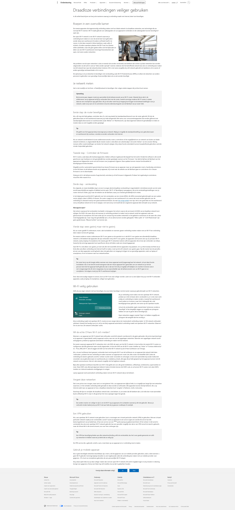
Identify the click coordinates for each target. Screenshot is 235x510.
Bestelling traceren (74, 491)
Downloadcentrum (74, 483)
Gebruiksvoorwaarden (139, 506)
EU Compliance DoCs (173, 506)
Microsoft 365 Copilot (122, 494)
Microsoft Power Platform (148, 494)
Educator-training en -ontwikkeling (102, 494)
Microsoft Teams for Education (101, 485)
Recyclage (72, 494)
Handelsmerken (150, 506)
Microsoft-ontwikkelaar (148, 480)
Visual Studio (146, 500)
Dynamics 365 (121, 488)
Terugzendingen (73, 488)
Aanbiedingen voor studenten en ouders (103, 497)
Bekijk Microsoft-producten (50, 494)
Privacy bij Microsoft (172, 483)
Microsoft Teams (121, 497)
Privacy (130, 506)
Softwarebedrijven (147, 497)
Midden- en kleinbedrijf (123, 500)
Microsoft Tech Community (149, 488)
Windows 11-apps (48, 497)
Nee (134, 470)
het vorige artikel (123, 200)
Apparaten (102, 2)
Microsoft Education (98, 480)
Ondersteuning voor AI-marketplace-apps (152, 485)
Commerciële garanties (75, 497)
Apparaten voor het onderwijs (100, 483)
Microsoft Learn (146, 483)
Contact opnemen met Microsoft (119, 506)
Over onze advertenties (161, 506)
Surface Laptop (47, 483)
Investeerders (171, 485)
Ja (122, 470)
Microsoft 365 (77, 2)
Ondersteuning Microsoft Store (76, 485)
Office (85, 2)
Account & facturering (115, 2)
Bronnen (126, 2)
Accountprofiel (73, 480)
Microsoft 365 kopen (139, 2)
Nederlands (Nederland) (52, 505)
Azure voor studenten (99, 500)
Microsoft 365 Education (99, 488)
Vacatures (170, 480)
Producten (92, 2)
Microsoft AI (120, 480)
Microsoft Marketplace (148, 491)
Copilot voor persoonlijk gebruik (51, 488)
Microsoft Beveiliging (122, 483)
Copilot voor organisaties (49, 485)
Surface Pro (46, 480)
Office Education (97, 491)
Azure (119, 485)
